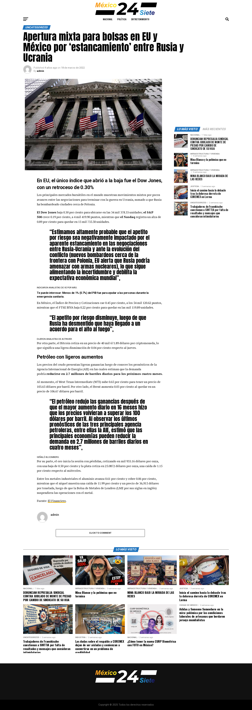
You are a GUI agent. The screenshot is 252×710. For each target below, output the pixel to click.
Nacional (107, 19)
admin (40, 71)
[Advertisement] (201, 100)
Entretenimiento (140, 19)
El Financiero (57, 501)
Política (121, 19)
